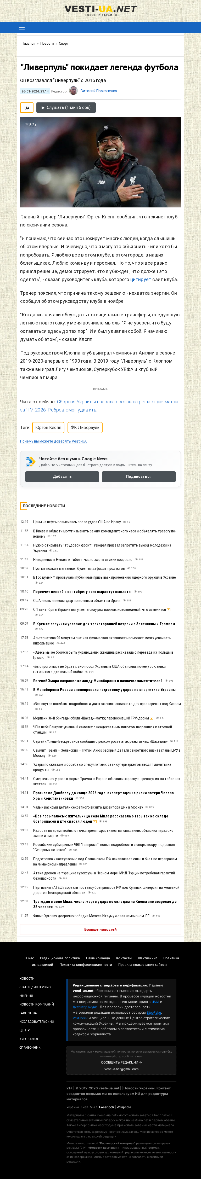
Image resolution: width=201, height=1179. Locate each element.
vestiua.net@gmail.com (121, 1069)
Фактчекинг (147, 958)
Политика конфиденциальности (85, 965)
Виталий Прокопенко (99, 91)
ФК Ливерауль (85, 427)
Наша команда (98, 958)
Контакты (124, 958)
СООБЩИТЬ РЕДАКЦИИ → (121, 1062)
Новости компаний (36, 1005)
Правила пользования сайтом (142, 965)
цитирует (141, 279)
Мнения (26, 996)
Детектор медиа (85, 1007)
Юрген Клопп (48, 427)
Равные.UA (28, 1013)
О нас (29, 958)
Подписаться (139, 476)
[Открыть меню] (22, 27)
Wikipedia (124, 1107)
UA (27, 107)
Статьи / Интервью (35, 987)
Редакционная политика (60, 958)
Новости (27, 979)
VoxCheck (80, 1018)
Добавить (62, 476)
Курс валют (28, 1039)
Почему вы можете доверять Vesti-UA (53, 441)
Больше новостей (100, 929)
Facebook (106, 1107)
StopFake (154, 1012)
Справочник (30, 1048)
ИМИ (155, 1002)
